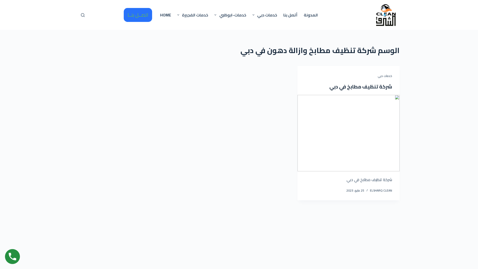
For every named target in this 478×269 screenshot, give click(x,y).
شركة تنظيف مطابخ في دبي (360, 86)
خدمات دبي (267, 15)
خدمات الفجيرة (195, 15)
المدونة (311, 15)
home (165, 15)
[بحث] (83, 15)
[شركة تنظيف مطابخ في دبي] (349, 133)
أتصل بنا (290, 15)
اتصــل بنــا (137, 14)
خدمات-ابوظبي (232, 15)
